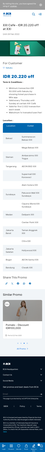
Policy (22, 406)
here (5, 431)
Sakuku (9, 67)
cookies (13, 6)
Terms (39, 406)
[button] (17, 343)
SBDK (5, 406)
